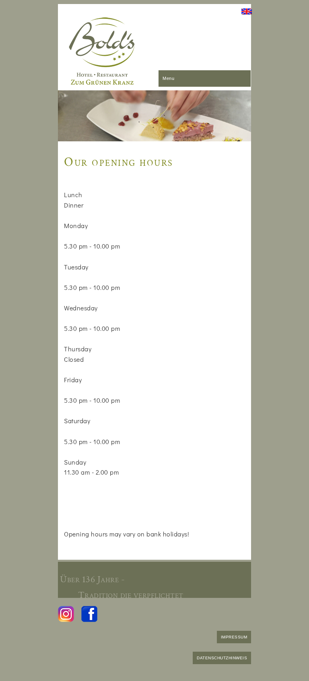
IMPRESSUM (234, 637)
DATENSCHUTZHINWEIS (222, 658)
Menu (168, 78)
